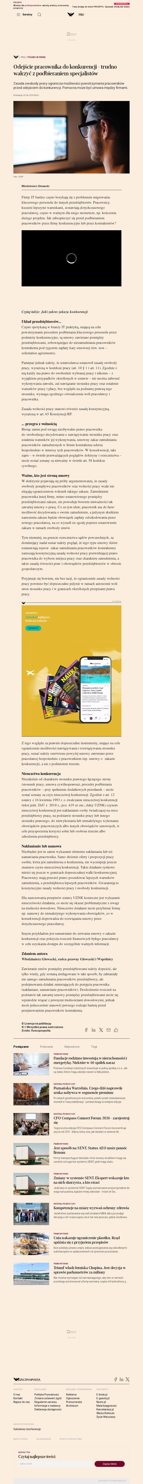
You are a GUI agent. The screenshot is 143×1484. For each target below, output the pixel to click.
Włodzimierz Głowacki (35, 186)
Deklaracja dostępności (47, 1409)
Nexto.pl (101, 1402)
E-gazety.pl (102, 1398)
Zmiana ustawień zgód (47, 1398)
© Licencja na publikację (36, 1023)
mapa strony (20, 1439)
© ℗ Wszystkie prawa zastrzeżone (42, 1027)
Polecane (46, 1046)
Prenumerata (74, 1402)
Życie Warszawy (105, 1416)
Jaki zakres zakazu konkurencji (64, 311)
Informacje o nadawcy (47, 1405)
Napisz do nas (21, 1402)
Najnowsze (72, 1046)
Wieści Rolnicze (105, 1413)
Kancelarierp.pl (105, 1409)
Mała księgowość (106, 1405)
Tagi (94, 1046)
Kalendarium (43, 1439)
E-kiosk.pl (101, 1394)
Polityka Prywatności (46, 1394)
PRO (81, 15)
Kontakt (18, 1398)
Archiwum (72, 1405)
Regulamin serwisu (45, 1402)
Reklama (71, 1394)
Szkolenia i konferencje (27, 1429)
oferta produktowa (70, 1439)
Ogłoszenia (73, 1398)
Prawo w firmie (37, 57)
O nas (16, 1394)
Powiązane (21, 1046)
